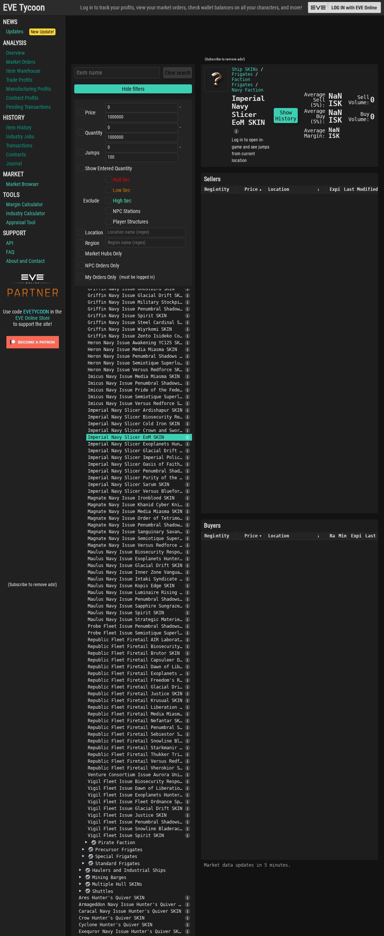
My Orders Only (100, 277)
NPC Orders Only (102, 265)
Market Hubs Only (103, 253)
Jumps (92, 153)
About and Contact (25, 261)
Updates (30, 31)
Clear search (177, 73)
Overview (15, 53)
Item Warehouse (23, 71)
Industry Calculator (25, 213)
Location (94, 233)
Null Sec (121, 180)
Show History (285, 116)
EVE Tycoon (24, 8)
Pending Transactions (28, 107)
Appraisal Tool (20, 222)
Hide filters (133, 89)
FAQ (10, 252)
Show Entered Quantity (108, 168)
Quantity (93, 133)
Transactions (19, 145)
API (10, 243)
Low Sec (121, 190)
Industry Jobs (20, 137)
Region (92, 243)
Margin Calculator (24, 204)
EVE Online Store (32, 318)
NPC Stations (126, 211)
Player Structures (130, 222)
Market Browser (22, 184)
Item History (19, 127)
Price (90, 113)
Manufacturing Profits (28, 89)
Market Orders (20, 62)
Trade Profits (19, 80)
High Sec (122, 201)
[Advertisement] (224, 39)
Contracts (16, 155)
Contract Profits (22, 98)
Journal (14, 163)
